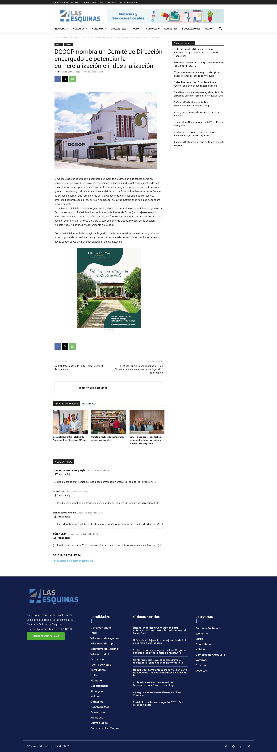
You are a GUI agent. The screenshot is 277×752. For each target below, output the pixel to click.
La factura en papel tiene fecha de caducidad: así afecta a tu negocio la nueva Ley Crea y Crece (146, 440)
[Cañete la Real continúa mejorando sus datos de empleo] (108, 422)
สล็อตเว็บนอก (59, 533)
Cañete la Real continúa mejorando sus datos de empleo (199, 144)
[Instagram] (234, 747)
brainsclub (58, 491)
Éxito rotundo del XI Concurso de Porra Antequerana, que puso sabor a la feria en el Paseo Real (196, 52)
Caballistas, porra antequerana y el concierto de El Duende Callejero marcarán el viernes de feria (198, 94)
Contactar (112, 2)
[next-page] (60, 450)
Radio (102, 2)
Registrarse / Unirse (61, 2)
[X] (65, 79)
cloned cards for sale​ (64, 512)
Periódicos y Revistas (80, 2)
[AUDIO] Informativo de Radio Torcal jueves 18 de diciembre (79, 368)
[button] (220, 28)
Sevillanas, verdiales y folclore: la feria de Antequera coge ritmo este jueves (195, 134)
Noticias (60, 28)
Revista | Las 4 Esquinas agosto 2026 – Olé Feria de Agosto (198, 124)
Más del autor (89, 403)
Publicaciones (191, 28)
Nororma (98, 28)
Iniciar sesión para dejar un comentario (73, 560)
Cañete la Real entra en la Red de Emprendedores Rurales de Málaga (192, 104)
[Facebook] (58, 79)
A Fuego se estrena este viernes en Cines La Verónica (196, 114)
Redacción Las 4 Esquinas (69, 72)
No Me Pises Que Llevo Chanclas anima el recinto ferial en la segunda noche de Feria (195, 84)
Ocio (136, 28)
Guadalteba (118, 28)
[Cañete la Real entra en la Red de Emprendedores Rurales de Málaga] (70, 422)
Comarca (78, 28)
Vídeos (94, 2)
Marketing (171, 28)
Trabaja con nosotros (128, 2)
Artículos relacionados (66, 403)
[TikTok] (241, 747)
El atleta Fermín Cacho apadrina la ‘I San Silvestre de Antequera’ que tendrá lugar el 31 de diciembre (139, 369)
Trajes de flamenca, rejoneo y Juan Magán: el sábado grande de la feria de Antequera (197, 74)
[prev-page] (55, 450)
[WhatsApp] (72, 79)
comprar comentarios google (69, 470)
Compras (151, 28)
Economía (75, 37)
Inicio (55, 37)
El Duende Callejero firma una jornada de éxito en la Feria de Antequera (199, 64)
